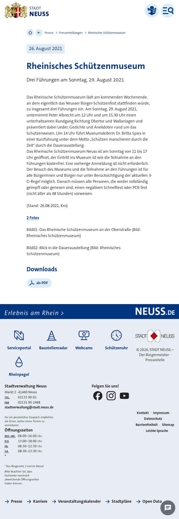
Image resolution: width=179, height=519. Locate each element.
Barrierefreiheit (147, 425)
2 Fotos (33, 217)
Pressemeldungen (71, 33)
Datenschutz (153, 419)
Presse (49, 33)
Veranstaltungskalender (79, 501)
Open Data (152, 501)
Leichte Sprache (157, 431)
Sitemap (168, 425)
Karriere (40, 501)
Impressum (161, 413)
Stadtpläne (121, 501)
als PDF (42, 282)
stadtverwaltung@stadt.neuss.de (29, 407)
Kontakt (143, 413)
